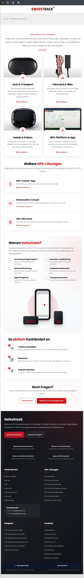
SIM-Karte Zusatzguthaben (52, 554)
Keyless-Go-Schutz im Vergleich (14, 546)
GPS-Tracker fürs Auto (51, 480)
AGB (5, 484)
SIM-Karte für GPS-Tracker (53, 500)
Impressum (7, 496)
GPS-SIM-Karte (49, 550)
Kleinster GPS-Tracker (11, 550)
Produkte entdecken (14, 435)
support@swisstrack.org (18, 513)
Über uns (7, 480)
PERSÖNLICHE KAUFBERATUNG (51, 401)
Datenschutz (8, 488)
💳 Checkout (62, 565)
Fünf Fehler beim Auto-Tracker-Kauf (15, 538)
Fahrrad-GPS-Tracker (51, 538)
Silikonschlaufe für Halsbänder (54, 546)
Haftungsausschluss (10, 492)
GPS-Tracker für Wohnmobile (53, 492)
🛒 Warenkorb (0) (21, 565)
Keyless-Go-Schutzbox (51, 558)
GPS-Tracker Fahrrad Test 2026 (14, 534)
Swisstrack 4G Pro (50, 534)
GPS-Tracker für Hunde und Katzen (55, 488)
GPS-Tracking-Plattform (52, 496)
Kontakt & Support (35, 435)
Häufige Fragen (9, 500)
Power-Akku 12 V (49, 542)
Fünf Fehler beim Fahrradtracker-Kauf (16, 542)
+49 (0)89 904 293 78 (18, 511)
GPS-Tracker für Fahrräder (52, 484)
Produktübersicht (49, 530)
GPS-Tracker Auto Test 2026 (13, 530)
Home (5, 19)
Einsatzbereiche (49, 476)
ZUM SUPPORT (27, 401)
